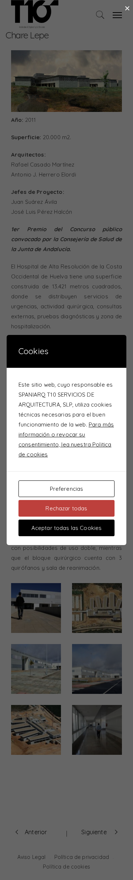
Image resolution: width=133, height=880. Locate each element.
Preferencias (66, 488)
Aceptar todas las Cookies (66, 527)
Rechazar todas (66, 508)
